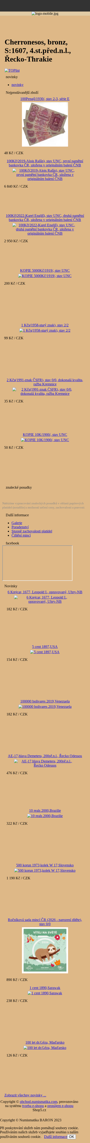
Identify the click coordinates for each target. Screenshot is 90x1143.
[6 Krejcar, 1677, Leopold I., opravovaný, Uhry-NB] (45, 599)
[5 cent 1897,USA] (45, 651)
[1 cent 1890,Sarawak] (45, 992)
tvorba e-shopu (33, 1106)
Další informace (55, 1137)
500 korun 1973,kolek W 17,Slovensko (45, 865)
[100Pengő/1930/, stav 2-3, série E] (45, 124)
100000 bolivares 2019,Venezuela (45, 701)
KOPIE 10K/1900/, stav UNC (45, 435)
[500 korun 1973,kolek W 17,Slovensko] (45, 870)
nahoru (83, 1136)
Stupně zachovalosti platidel (32, 531)
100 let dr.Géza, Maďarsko (44, 1042)
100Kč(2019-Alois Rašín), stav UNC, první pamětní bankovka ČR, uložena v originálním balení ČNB (45, 163)
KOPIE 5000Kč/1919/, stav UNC (45, 270)
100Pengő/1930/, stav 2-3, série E (44, 99)
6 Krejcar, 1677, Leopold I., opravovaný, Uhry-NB (45, 592)
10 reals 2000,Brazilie (45, 810)
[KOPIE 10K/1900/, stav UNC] (45, 439)
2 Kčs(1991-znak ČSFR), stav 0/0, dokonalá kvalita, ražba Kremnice (45, 382)
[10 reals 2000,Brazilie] (45, 815)
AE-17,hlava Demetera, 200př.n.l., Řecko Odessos (45, 756)
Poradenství (20, 527)
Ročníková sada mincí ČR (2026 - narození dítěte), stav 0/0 (45, 922)
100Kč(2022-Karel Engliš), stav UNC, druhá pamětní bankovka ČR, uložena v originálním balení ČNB (45, 218)
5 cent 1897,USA (45, 647)
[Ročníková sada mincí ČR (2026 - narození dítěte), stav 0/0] (45, 950)
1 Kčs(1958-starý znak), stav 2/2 (45, 325)
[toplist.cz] (12, 70)
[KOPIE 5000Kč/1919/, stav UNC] (45, 275)
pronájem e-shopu (60, 1106)
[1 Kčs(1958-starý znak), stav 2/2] (45, 330)
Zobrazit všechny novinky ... (25, 1095)
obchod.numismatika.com (38, 1102)
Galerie (17, 523)
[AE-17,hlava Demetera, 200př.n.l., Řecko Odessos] (45, 763)
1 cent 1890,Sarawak (45, 988)
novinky (18, 85)
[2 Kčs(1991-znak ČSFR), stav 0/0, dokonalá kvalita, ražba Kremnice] (45, 391)
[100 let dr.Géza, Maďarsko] (45, 1047)
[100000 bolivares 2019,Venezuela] (45, 706)
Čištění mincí (21, 535)
